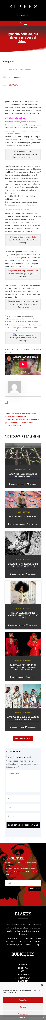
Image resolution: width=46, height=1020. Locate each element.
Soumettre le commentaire (23, 825)
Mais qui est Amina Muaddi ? (23, 516)
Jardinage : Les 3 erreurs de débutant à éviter (23, 475)
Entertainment (23, 977)
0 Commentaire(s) (16, 77)
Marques (18, 660)
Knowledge (23, 974)
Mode (18, 512)
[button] (42, 985)
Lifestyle (23, 968)
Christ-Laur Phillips (18, 484)
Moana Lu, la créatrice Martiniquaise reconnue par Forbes (23, 615)
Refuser (23, 1007)
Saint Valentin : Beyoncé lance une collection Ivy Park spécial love (23, 667)
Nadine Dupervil (18, 574)
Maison (18, 469)
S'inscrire (35, 888)
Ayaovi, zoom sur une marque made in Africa (23, 718)
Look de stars (16, 69)
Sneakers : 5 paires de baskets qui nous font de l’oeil (23, 565)
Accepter (23, 1000)
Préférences (23, 1014)
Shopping (29, 69)
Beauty (23, 964)
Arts (23, 971)
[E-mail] (6, 403)
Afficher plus (21, 738)
